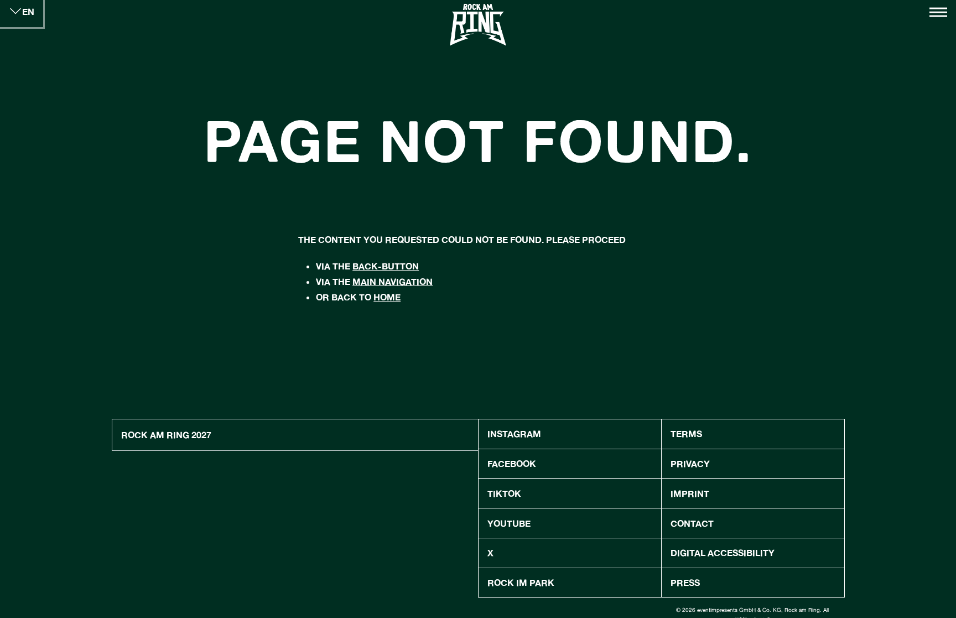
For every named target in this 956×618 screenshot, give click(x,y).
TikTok (504, 493)
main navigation (392, 281)
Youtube (509, 523)
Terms (686, 433)
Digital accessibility (723, 552)
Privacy (690, 463)
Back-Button (385, 266)
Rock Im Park (520, 582)
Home (387, 297)
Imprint (690, 493)
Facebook (511, 463)
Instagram (514, 433)
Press (685, 582)
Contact (692, 523)
